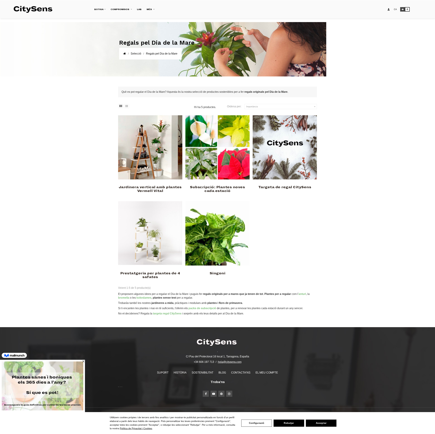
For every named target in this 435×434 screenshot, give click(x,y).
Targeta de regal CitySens (284, 187)
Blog (222, 372)
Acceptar (321, 423)
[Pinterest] (221, 394)
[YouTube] (214, 394)
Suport (163, 372)
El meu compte (267, 372)
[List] (126, 106)
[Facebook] (206, 394)
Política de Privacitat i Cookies (136, 428)
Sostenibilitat (202, 372)
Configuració (256, 423)
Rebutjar (289, 423)
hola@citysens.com (229, 361)
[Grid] (120, 106)
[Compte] (388, 9)
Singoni (217, 273)
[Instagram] (229, 394)
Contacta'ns (240, 372)
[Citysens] (34, 9)
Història (180, 372)
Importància (281, 106)
